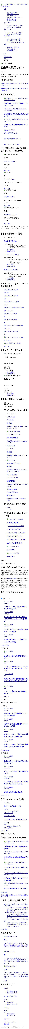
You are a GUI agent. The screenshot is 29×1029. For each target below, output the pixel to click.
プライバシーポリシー (10, 1022)
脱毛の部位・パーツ (13, 14)
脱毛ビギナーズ (11, 15)
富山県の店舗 (11, 251)
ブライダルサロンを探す (14, 39)
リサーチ (5, 705)
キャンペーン (6, 598)
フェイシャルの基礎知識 (14, 34)
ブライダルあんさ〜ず (13, 40)
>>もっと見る (5, 830)
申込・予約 (7, 170)
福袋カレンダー (11, 49)
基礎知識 (5, 753)
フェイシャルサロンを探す (15, 32)
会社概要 (6, 1024)
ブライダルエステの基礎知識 (15, 42)
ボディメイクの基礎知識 (14, 27)
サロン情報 (10, 249)
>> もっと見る (5, 645)
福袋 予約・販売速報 (13, 47)
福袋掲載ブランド (12, 50)
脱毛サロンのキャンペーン (15, 17)
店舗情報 (5, 648)
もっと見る (4, 892)
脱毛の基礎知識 (11, 20)
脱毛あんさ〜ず (11, 19)
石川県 (14, 578)
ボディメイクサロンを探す (15, 25)
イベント (5, 699)
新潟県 (9, 578)
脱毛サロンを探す (12, 12)
